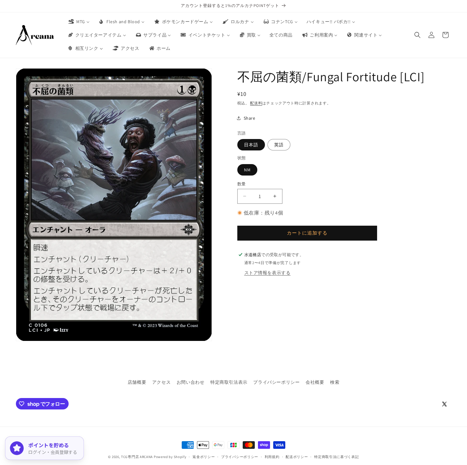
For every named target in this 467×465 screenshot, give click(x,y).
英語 (279, 144)
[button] (417, 35)
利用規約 (272, 457)
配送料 (256, 103)
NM (247, 169)
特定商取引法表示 (228, 382)
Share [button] (249, 118)
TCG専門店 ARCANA (137, 457)
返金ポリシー (204, 457)
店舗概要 (137, 382)
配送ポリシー (297, 457)
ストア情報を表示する (267, 272)
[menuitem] (78, 21)
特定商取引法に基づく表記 (336, 457)
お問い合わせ (191, 382)
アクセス (161, 382)
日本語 (251, 144)
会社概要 (315, 382)
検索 (334, 382)
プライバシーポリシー (276, 382)
